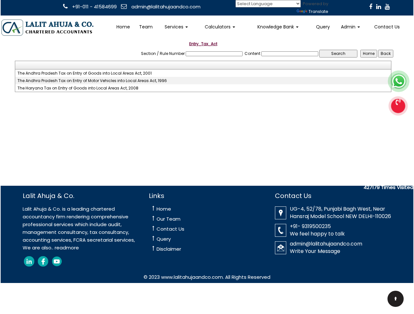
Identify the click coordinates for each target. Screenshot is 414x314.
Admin (349, 27)
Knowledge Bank (276, 27)
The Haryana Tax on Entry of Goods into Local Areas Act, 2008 (77, 88)
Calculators (218, 27)
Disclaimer (169, 249)
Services (175, 27)
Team (146, 27)
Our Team (168, 218)
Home (123, 27)
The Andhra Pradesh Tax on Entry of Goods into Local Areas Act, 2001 (84, 73)
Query (323, 27)
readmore (67, 247)
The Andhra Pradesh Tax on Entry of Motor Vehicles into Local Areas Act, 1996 (92, 80)
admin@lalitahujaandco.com (165, 6)
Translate (318, 11)
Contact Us (387, 27)
